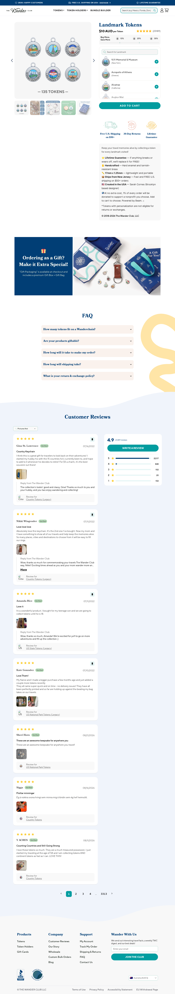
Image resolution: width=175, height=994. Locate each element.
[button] (162, 10)
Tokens (58, 10)
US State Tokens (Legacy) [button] (39, 648)
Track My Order (88, 946)
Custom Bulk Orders (59, 956)
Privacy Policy (96, 989)
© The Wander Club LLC (31, 989)
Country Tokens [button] (34, 819)
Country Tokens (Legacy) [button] (38, 499)
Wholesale (54, 951)
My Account (86, 941)
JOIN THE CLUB (134, 956)
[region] (129, 77)
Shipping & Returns (90, 951)
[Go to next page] (113, 894)
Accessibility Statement (120, 989)
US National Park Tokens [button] (38, 767)
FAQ (82, 956)
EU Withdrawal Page (147, 989)
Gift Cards (23, 951)
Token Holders (76, 10)
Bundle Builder (100, 10)
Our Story (53, 946)
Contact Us (86, 962)
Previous (12, 60)
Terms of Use (79, 989)
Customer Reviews (58, 941)
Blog (51, 962)
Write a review (133, 448)
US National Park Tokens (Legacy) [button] (43, 714)
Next (94, 60)
